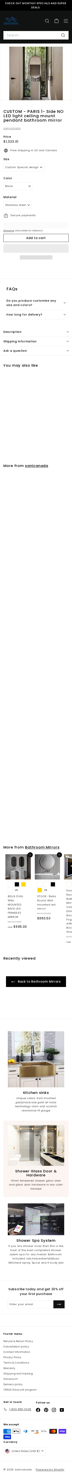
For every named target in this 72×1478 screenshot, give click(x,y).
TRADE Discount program (20, 1389)
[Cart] (56, 21)
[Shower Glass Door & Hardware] (36, 1145)
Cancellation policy (16, 1346)
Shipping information (20, 341)
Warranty (9, 1368)
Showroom (10, 1379)
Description (12, 332)
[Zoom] (66, 94)
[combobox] (36, 35)
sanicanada (12, 128)
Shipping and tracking (18, 1373)
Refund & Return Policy (18, 1341)
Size (6, 159)
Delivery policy (13, 1384)
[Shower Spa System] (36, 1219)
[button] (36, 248)
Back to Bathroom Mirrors (39, 981)
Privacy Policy (12, 1357)
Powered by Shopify (50, 1469)
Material (9, 197)
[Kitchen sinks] (36, 1059)
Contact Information (16, 1352)
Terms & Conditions (16, 1362)
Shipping (8, 230)
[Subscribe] (59, 1304)
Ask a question (15, 351)
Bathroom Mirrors (42, 847)
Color (7, 178)
